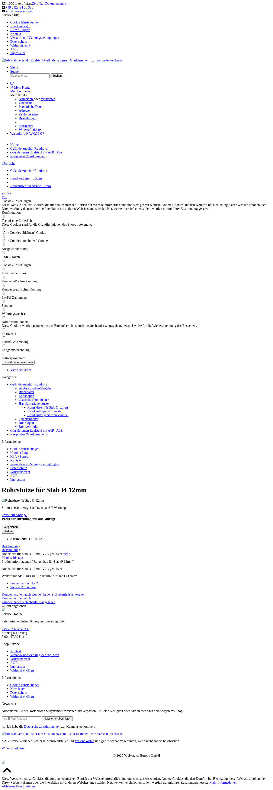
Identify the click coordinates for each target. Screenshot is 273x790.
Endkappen (26, 396)
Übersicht (25, 103)
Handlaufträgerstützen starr (45, 411)
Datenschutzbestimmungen (42, 726)
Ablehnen (9, 786)
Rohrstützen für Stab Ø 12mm (47, 407)
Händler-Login (20, 26)
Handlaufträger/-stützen (34, 403)
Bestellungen (27, 118)
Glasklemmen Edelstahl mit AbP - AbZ (36, 430)
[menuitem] (140, 22)
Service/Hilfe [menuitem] (30, 34)
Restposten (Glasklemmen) (28, 434)
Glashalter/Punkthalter (34, 400)
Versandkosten (84, 741)
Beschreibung (11, 546)
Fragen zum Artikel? (24, 583)
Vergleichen (10, 527)
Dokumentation (55, 3)
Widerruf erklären (30, 129)
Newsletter (17, 689)
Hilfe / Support (20, 30)
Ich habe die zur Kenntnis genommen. (51, 726)
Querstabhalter (28, 419)
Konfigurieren (25, 786)
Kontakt (15, 34)
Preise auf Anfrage (14, 515)
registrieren (48, 99)
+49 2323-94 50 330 (19, 7)
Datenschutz (18, 41)
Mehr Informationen (223, 782)
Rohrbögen (26, 423)
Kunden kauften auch (16, 594)
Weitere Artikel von (23, 587)
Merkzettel (26, 126)
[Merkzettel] (12, 83)
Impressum (17, 53)
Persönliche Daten (31, 106)
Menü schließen (21, 91)
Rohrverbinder (28, 426)
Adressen (25, 110)
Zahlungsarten (28, 114)
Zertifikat (38, 3)
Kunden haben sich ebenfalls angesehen (58, 594)
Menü (14, 67)
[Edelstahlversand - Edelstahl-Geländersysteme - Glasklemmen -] (62, 734)
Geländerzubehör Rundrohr (28, 384)
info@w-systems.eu (19, 11)
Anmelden (26, 99)
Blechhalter (26, 392)
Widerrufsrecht (20, 45)
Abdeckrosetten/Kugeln (35, 388)
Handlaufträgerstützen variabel (47, 415)
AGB (14, 49)
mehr (66, 554)
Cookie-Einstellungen (24, 22)
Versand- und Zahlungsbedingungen (34, 37)
